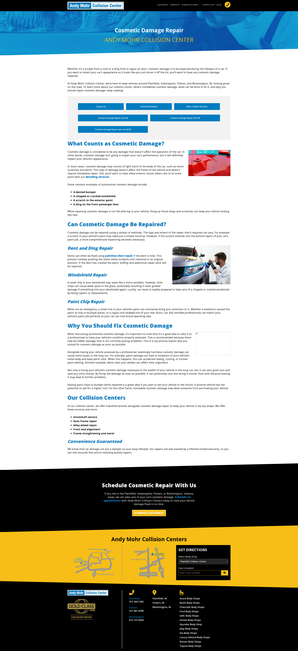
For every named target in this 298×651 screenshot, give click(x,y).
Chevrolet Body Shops (192, 607)
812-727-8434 (136, 620)
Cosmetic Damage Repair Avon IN (185, 118)
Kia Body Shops (188, 633)
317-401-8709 (136, 610)
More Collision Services (197, 106)
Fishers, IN (158, 602)
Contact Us (207, 5)
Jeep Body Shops (189, 628)
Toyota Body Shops (190, 645)
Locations (162, 5)
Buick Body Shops (190, 602)
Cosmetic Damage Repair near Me (113, 118)
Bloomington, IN (161, 607)
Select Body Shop (187, 556)
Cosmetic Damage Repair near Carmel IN (113, 129)
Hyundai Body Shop (191, 624)
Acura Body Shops (190, 598)
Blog (219, 5)
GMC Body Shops (189, 615)
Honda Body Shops (190, 620)
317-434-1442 (136, 601)
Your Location (186, 568)
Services (174, 5)
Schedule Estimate (190, 5)
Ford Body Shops (189, 611)
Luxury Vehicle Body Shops (195, 637)
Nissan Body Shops (190, 641)
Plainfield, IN (159, 598)
